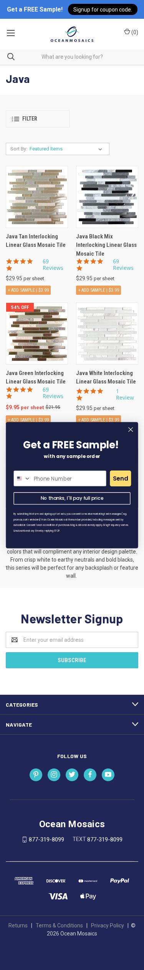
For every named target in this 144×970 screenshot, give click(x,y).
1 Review (125, 394)
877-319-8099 (46, 839)
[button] (38, 118)
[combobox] (22, 478)
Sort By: (18, 149)
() (134, 32)
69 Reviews (53, 264)
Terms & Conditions (59, 925)
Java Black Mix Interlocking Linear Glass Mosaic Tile (106, 245)
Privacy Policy (107, 925)
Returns (18, 925)
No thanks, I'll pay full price (72, 498)
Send (120, 478)
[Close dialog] (131, 429)
